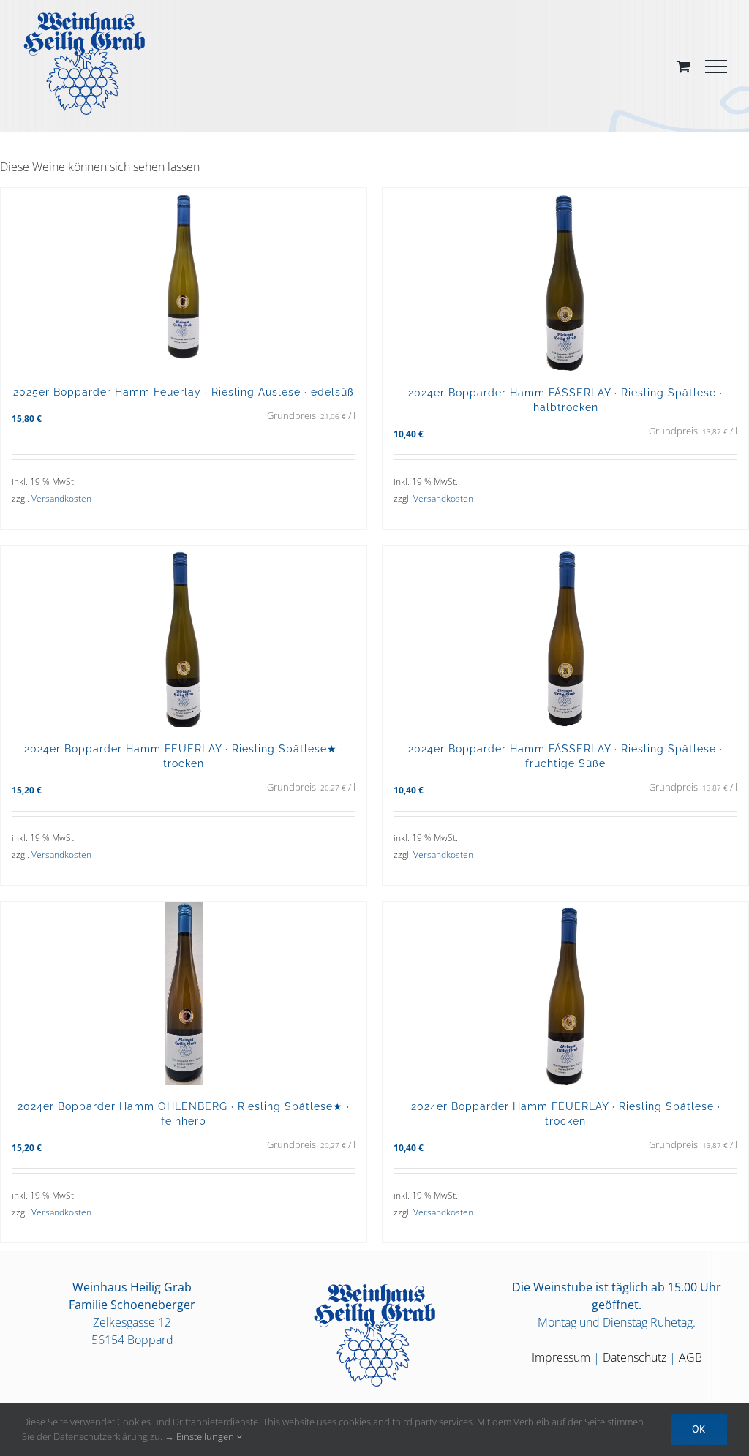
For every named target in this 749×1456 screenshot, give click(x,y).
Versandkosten (61, 498)
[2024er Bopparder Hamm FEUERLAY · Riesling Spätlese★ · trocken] (183, 636)
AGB (690, 1357)
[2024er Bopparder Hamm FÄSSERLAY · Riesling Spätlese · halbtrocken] (565, 279)
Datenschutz (634, 1357)
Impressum (561, 1357)
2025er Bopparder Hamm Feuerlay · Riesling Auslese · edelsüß (183, 391)
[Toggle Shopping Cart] (683, 66)
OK (699, 1429)
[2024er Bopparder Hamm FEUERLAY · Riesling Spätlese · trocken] (565, 993)
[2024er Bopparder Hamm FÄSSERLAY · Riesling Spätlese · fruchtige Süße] (565, 637)
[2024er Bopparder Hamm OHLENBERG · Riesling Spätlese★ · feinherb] (183, 993)
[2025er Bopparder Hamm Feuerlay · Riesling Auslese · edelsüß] (183, 279)
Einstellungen (206, 1436)
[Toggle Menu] (716, 66)
